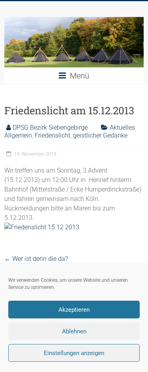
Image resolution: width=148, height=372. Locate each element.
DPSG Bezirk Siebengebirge (50, 127)
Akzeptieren (74, 309)
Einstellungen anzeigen (74, 353)
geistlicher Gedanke (100, 135)
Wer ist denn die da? (36, 258)
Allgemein (18, 135)
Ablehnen (74, 331)
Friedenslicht (52, 135)
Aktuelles (122, 127)
